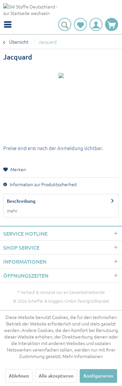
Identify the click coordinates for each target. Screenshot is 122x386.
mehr (12, 210)
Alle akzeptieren (56, 376)
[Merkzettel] (80, 24)
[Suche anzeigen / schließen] (64, 24)
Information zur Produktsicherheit (43, 184)
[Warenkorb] (111, 24)
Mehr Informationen (82, 356)
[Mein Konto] (95, 24)
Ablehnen (19, 376)
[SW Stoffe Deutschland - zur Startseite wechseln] (32, 10)
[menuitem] (9, 24)
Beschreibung (21, 201)
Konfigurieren (98, 376)
